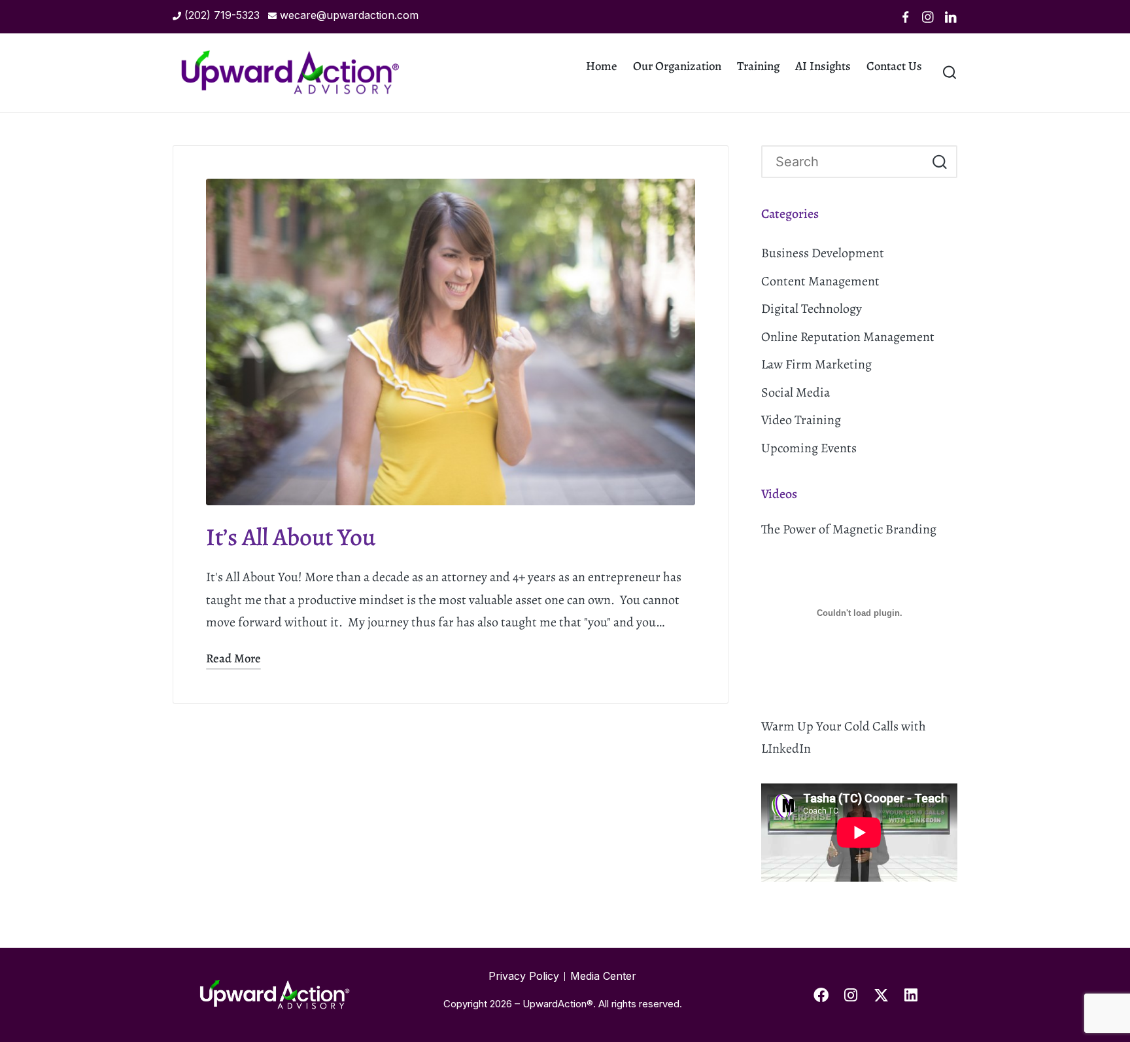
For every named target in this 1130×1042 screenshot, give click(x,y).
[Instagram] (928, 17)
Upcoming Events (809, 448)
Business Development (822, 253)
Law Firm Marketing (816, 364)
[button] (939, 162)
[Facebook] (906, 17)
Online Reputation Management (847, 337)
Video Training (801, 420)
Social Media (795, 392)
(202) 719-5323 (222, 15)
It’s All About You (290, 537)
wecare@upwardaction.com (349, 15)
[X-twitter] (881, 995)
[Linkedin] (951, 17)
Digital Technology (811, 308)
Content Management (820, 281)
